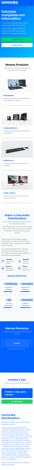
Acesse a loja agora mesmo (15, 393)
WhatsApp (18, 401)
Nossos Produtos (17, 39)
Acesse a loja (17, 45)
